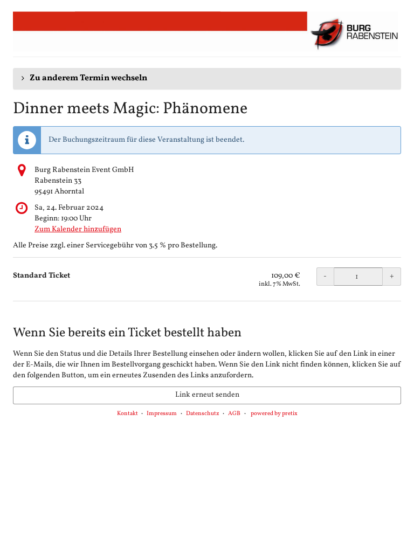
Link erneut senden (207, 395)
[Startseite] (207, 31)
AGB (234, 414)
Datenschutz (202, 414)
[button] (207, 78)
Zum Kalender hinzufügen (77, 229)
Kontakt (127, 414)
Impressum (162, 414)
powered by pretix (274, 414)
